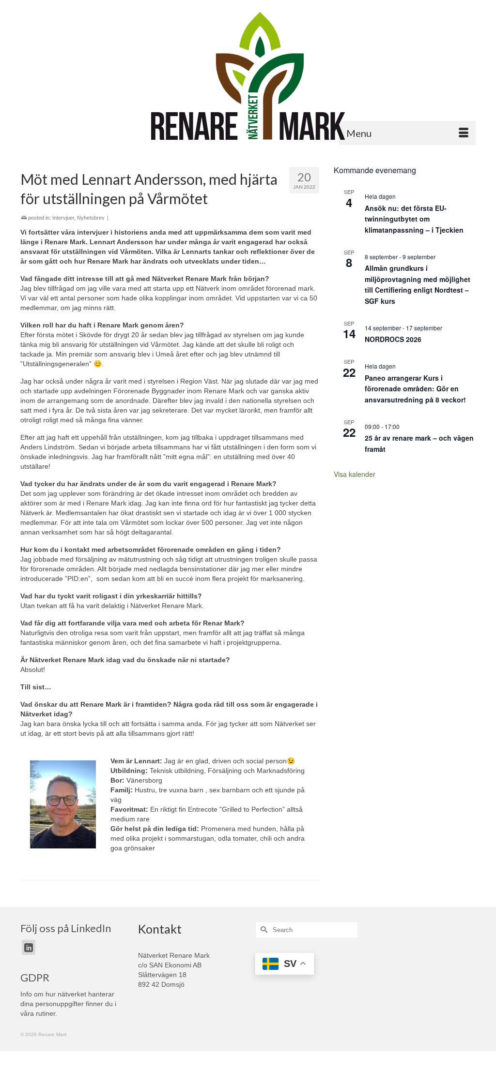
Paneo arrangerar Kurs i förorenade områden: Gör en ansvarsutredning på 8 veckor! (415, 388)
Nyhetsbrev (91, 218)
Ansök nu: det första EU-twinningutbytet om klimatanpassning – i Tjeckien (414, 219)
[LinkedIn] (28, 947)
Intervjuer (63, 218)
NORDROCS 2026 (393, 339)
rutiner (45, 1013)
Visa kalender (354, 474)
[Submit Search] (262, 929)
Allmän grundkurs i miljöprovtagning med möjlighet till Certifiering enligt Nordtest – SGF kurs (417, 284)
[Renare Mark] (248, 76)
